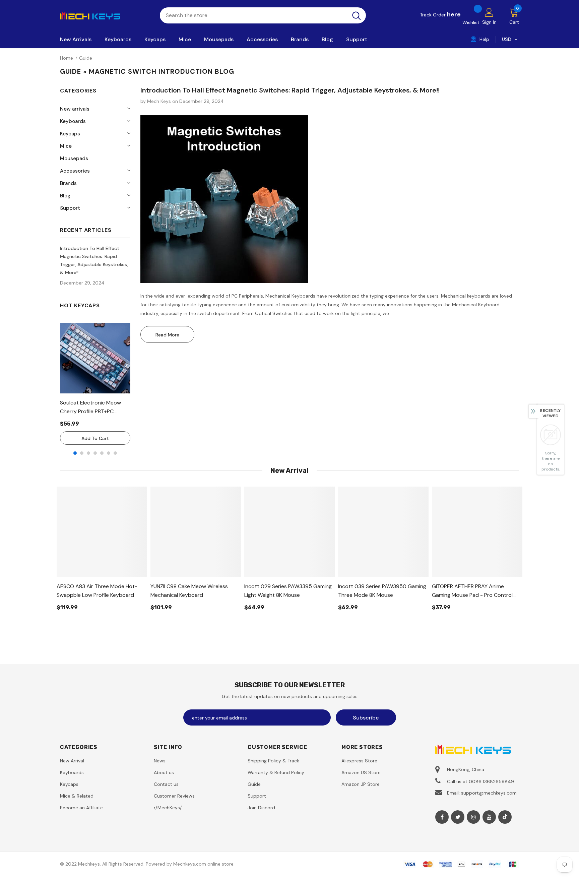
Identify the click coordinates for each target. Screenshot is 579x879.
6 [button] (108, 453)
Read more (167, 335)
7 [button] (115, 453)
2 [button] (81, 453)
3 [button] (88, 453)
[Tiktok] (505, 817)
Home (66, 58)
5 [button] (102, 453)
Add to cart (95, 438)
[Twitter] (457, 817)
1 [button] (75, 453)
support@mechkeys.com (489, 793)
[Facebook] (442, 817)
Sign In (489, 22)
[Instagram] (473, 817)
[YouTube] (489, 817)
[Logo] (105, 15)
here (454, 14)
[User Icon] (489, 12)
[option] (95, 384)
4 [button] (95, 453)
